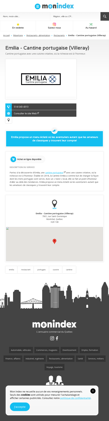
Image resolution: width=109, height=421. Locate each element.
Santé (80, 358)
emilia (11, 269)
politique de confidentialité (75, 398)
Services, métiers (96, 358)
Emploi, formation (89, 350)
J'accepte (20, 407)
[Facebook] (57, 338)
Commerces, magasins (46, 350)
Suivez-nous (54, 27)
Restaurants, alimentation (38, 35)
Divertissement (69, 350)
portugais (41, 269)
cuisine (56, 269)
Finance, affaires (12, 358)
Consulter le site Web (25, 113)
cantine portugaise (54, 172)
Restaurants (59, 35)
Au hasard (91, 27)
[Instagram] (52, 338)
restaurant (25, 269)
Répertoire (18, 35)
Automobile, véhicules (21, 350)
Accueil (6, 35)
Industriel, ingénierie (35, 358)
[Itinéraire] (8, 120)
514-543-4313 (21, 106)
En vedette (18, 27)
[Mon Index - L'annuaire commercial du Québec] (58, 5)
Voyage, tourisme (54, 367)
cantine (69, 269)
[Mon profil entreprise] (54, 383)
